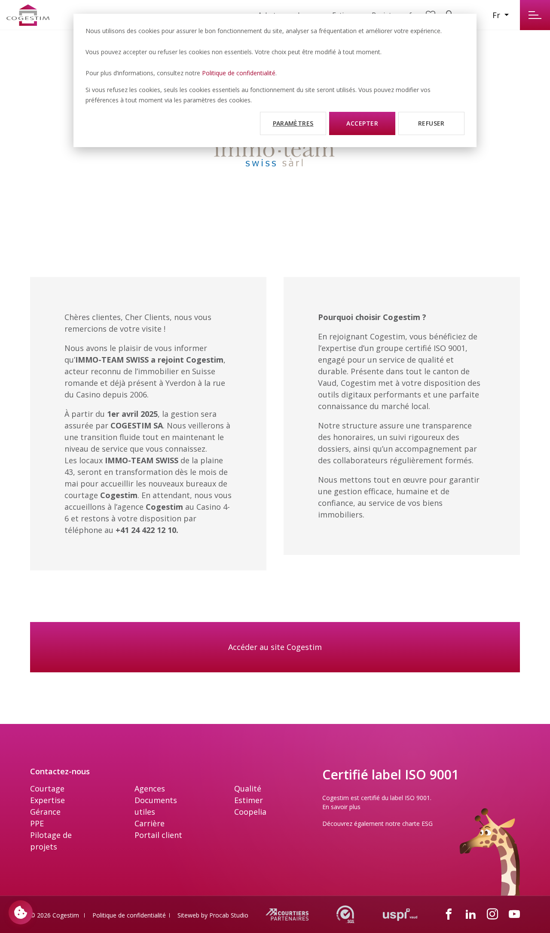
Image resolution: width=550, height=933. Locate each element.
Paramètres (293, 123)
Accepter (362, 123)
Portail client (158, 835)
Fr (497, 15)
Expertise (47, 800)
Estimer (248, 800)
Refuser (431, 123)
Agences (149, 788)
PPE (37, 823)
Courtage (47, 788)
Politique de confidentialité (238, 73)
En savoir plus (341, 807)
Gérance (45, 812)
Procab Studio (228, 915)
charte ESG (417, 823)
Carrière (149, 823)
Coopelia (250, 812)
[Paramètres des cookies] (21, 912)
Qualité (247, 788)
